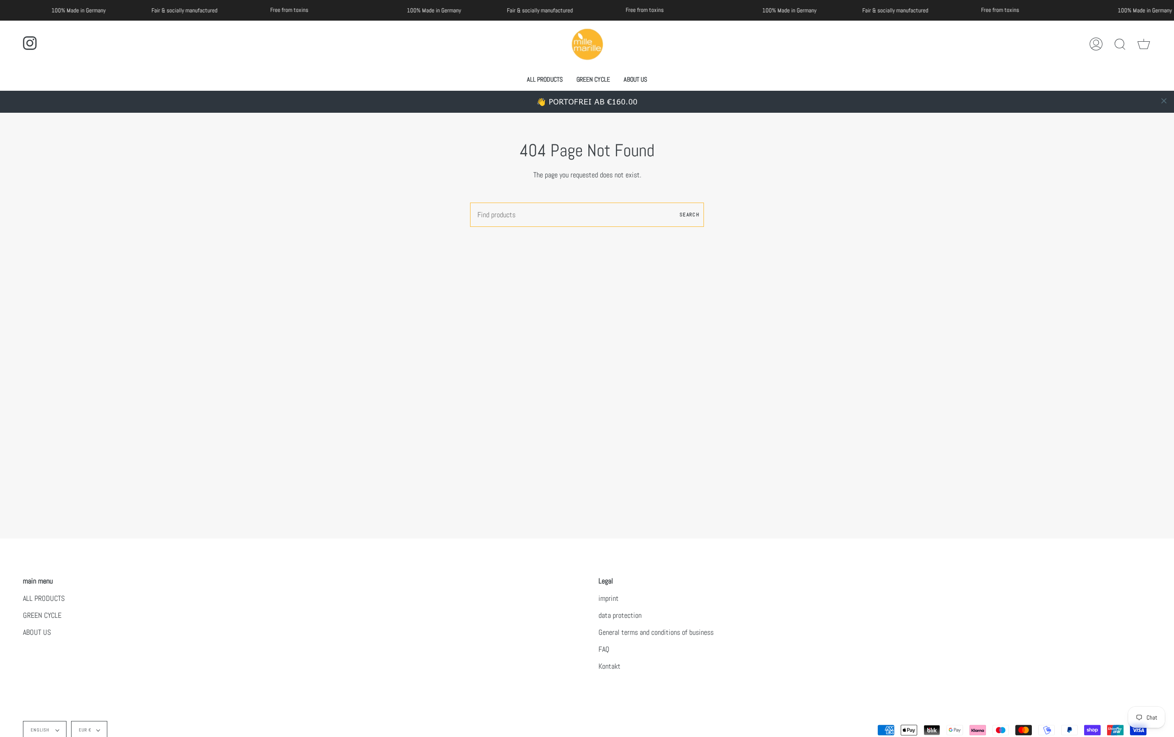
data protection (620, 615)
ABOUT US (37, 632)
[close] (1164, 101)
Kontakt (609, 666)
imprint (608, 598)
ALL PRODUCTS (44, 598)
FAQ (603, 649)
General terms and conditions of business (656, 632)
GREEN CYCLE (42, 615)
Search (689, 214)
